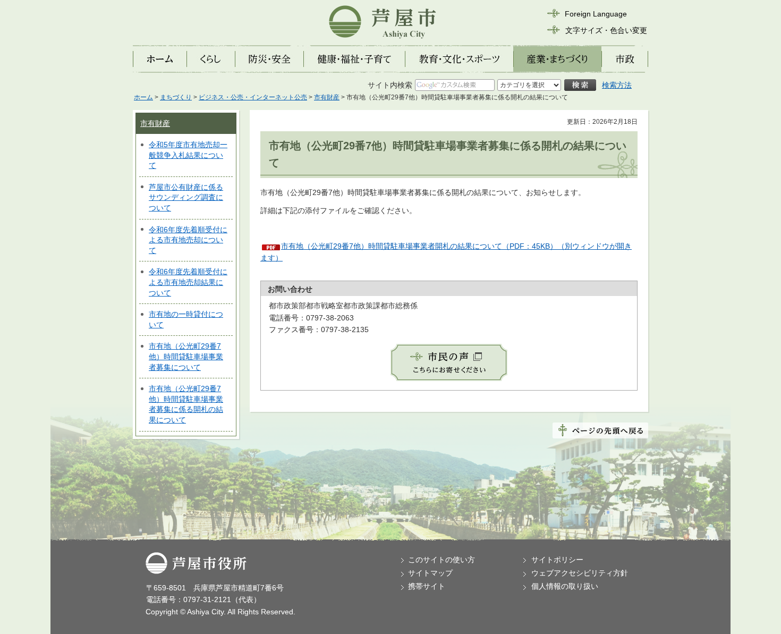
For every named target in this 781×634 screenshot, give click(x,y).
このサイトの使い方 (441, 559)
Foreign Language (596, 14)
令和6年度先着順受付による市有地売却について (188, 240)
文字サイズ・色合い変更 (606, 30)
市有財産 (326, 97)
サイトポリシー (557, 559)
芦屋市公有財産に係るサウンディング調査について (186, 197)
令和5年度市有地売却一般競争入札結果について (188, 155)
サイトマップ (430, 573)
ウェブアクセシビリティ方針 (579, 573)
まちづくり (176, 97)
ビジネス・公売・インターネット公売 (253, 97)
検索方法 (617, 85)
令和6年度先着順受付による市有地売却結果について (188, 282)
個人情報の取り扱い (564, 586)
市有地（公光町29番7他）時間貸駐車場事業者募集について (186, 356)
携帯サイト (426, 586)
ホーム (143, 97)
